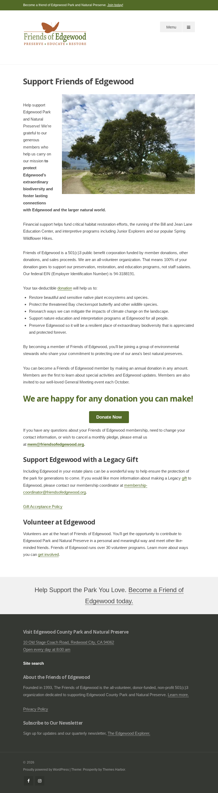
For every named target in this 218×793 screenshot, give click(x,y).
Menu (171, 27)
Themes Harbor (114, 769)
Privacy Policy (35, 709)
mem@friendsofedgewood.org (55, 444)
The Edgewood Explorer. (129, 733)
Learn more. (178, 694)
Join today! (115, 5)
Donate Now (109, 417)
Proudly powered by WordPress (46, 769)
